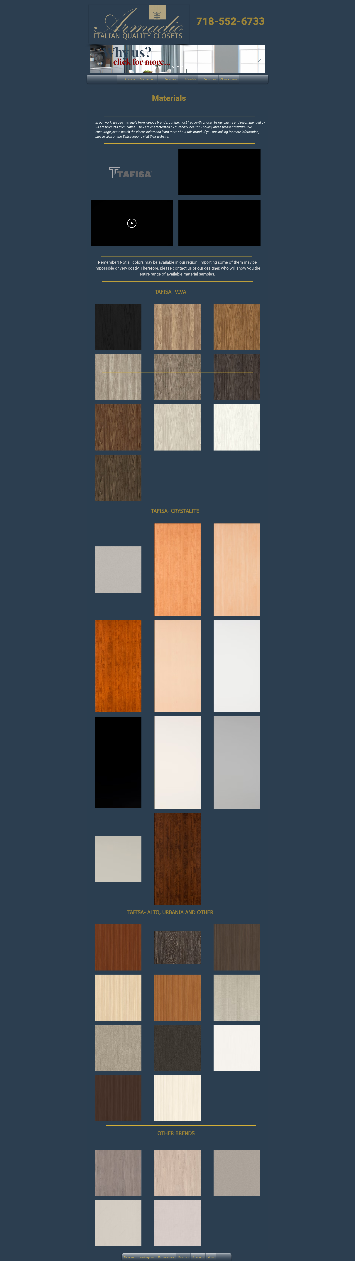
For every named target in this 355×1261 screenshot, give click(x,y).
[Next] (259, 58)
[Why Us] (173, 66)
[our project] (182, 66)
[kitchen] (178, 67)
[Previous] (95, 58)
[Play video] (131, 223)
